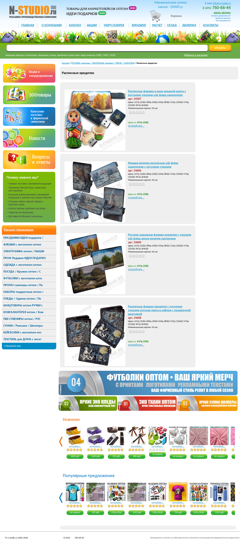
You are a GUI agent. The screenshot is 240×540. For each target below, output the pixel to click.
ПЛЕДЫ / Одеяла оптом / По (22, 298)
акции (92, 25)
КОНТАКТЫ (210, 25)
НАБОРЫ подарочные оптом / (23, 292)
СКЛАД (172, 25)
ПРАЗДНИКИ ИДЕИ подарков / (23, 237)
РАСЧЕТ (157, 25)
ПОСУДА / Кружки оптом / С (22, 271)
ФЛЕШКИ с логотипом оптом (22, 244)
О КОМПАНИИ (52, 25)
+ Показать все (12, 346)
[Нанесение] (29, 125)
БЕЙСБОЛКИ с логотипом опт (22, 332)
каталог (75, 25)
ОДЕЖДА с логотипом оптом (22, 265)
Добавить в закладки (196, 55)
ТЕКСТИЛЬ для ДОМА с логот (22, 339)
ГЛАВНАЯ (27, 25)
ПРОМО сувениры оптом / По (23, 285)
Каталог (65, 63)
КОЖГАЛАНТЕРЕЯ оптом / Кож (23, 312)
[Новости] (29, 146)
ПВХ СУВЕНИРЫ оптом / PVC (21, 319)
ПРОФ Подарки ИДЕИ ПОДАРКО (24, 258)
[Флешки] (29, 103)
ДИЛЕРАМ (189, 25)
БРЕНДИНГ (139, 25)
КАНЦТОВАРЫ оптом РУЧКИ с (23, 305)
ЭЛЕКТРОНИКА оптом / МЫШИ (23, 251)
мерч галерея (114, 25)
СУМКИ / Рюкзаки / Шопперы (23, 325)
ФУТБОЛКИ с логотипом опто (22, 278)
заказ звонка (222, 12)
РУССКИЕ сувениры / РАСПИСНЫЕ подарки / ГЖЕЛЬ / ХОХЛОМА (102, 63)
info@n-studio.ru (222, 3)
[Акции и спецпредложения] (29, 82)
